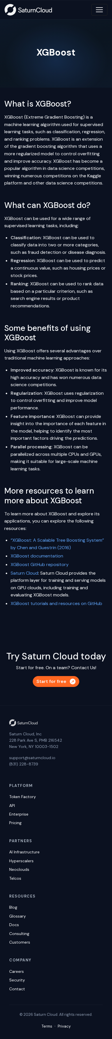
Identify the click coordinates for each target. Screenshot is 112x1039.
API (12, 805)
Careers (16, 971)
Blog (13, 907)
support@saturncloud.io (32, 757)
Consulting (19, 933)
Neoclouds (19, 869)
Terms (47, 1026)
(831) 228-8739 (23, 764)
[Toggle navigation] (99, 9)
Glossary (17, 916)
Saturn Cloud (24, 573)
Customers (19, 942)
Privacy (64, 1026)
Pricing (15, 822)
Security (17, 980)
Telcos (15, 878)
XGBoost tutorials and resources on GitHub (56, 603)
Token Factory (22, 796)
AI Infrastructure (24, 852)
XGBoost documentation (37, 556)
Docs (14, 924)
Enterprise (18, 814)
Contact (17, 988)
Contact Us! (83, 668)
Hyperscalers (21, 860)
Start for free (51, 681)
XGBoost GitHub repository (40, 564)
